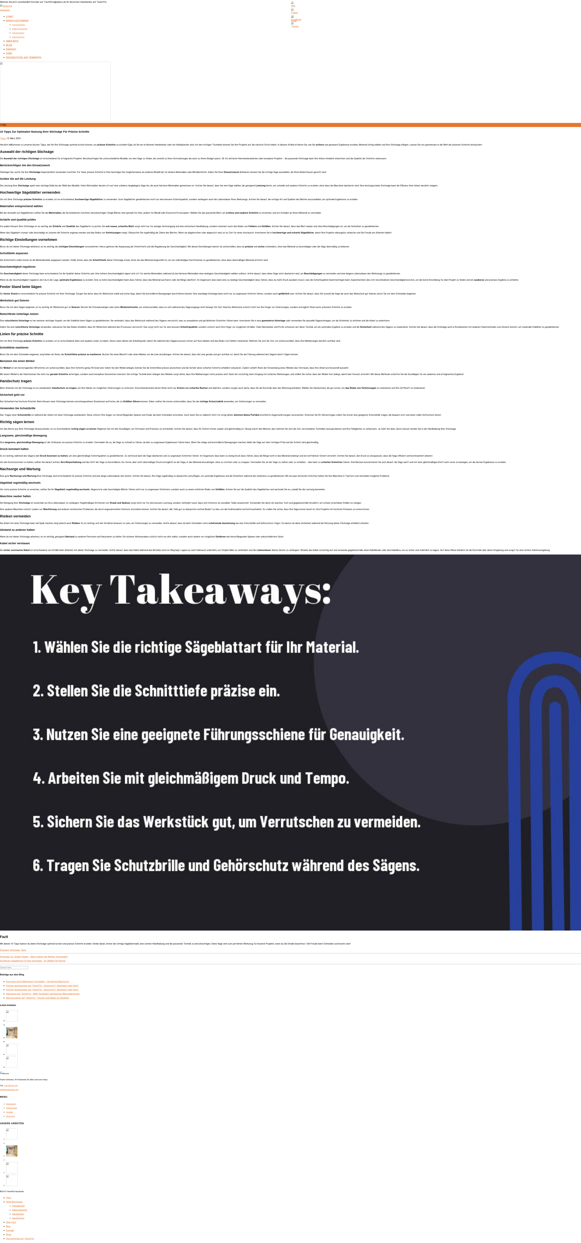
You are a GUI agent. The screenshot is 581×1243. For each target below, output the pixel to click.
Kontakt (11, 49)
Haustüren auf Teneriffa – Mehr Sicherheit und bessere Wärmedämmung (42, 993)
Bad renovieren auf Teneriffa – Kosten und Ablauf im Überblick (37, 998)
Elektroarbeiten (20, 29)
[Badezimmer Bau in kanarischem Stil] (11, 1037)
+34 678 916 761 (11, 1086)
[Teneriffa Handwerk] (7, 10)
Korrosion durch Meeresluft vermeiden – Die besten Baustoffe (37, 981)
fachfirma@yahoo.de (9, 1090)
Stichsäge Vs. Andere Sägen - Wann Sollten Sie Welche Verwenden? (34, 956)
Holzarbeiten (18, 25)
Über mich (12, 41)
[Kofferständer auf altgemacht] (11, 1020)
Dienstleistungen (17, 21)
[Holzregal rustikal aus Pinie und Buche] (11, 1054)
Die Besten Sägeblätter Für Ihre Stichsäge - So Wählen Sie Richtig (33, 960)
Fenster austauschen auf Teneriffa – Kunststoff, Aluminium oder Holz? (42, 985)
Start (9, 16)
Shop (9, 53)
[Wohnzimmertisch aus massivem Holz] (11, 1067)
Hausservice (18, 37)
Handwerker (18, 33)
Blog (9, 45)
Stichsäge (15, 950)
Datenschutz (11, 1108)
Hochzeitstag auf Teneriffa (23, 57)
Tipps (3, 138)
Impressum (11, 1104)
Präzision (4, 950)
